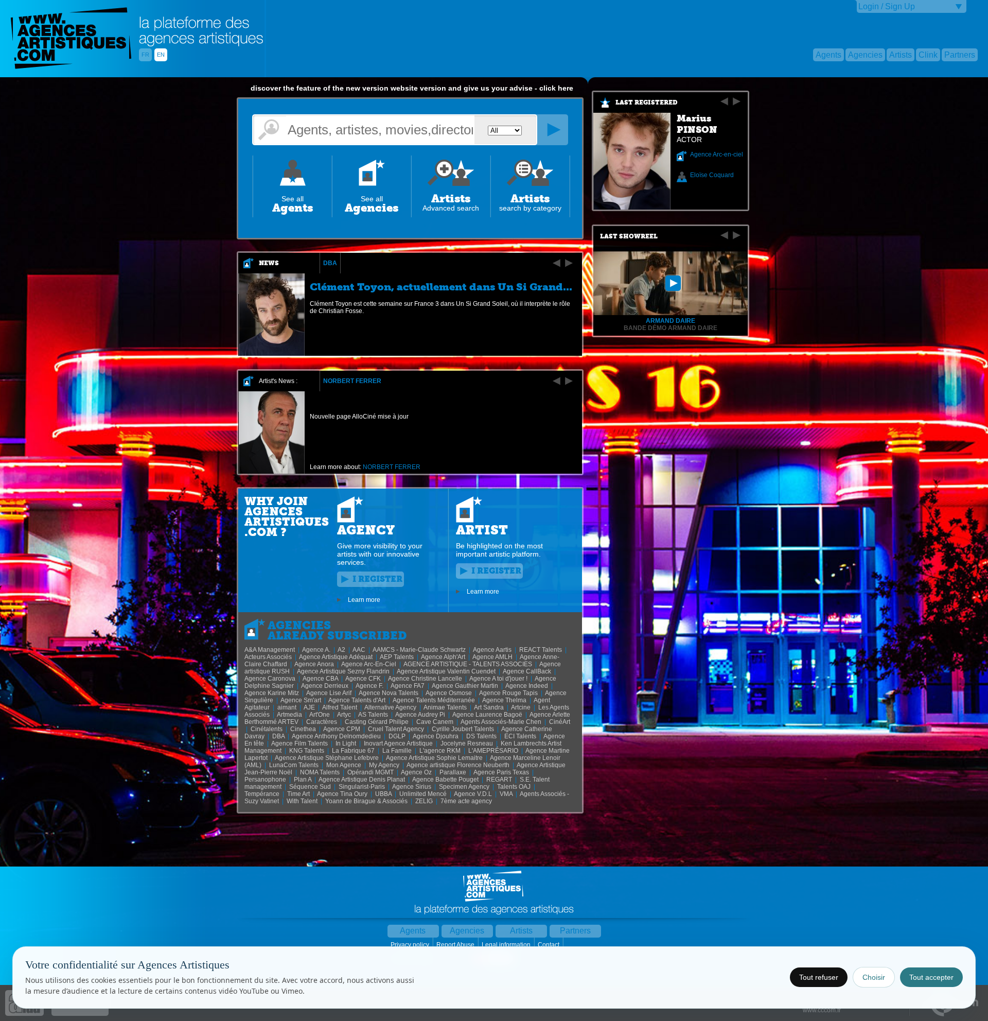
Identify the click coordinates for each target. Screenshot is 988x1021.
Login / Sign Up (886, 6)
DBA (330, 263)
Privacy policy (411, 944)
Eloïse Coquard (712, 175)
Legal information (507, 944)
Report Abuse (456, 944)
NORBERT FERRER (352, 381)
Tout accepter (931, 977)
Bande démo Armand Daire (670, 328)
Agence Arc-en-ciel (716, 154)
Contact (549, 944)
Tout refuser (818, 977)
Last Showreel (629, 236)
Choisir (873, 977)
